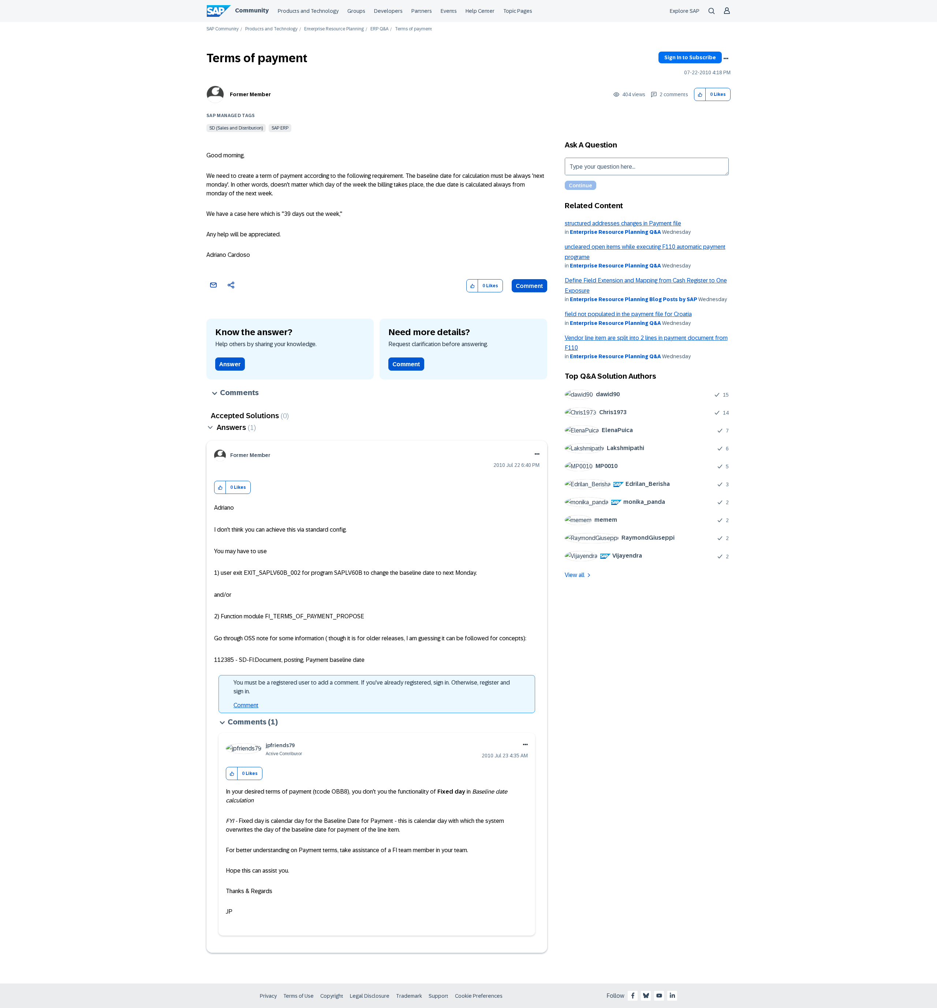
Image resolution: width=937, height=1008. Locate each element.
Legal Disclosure (369, 996)
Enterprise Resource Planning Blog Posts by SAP (633, 299)
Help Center (480, 11)
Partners (421, 11)
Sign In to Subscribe (690, 57)
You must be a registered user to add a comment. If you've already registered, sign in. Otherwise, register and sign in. (372, 686)
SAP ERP (280, 128)
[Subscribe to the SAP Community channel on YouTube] (659, 995)
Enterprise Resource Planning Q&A (615, 232)
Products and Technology (308, 11)
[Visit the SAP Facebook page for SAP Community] (633, 995)
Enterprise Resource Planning (334, 29)
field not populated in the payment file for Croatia (628, 314)
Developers (388, 11)
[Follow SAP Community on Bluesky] (646, 995)
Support (438, 996)
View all (575, 575)
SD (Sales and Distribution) (236, 128)
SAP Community (222, 29)
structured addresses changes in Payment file (623, 223)
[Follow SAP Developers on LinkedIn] (672, 995)
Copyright (331, 996)
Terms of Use (298, 996)
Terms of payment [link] (413, 29)
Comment (529, 286)
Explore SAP (684, 11)
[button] (700, 94)
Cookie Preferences (479, 996)
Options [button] (726, 58)
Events (449, 11)
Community (252, 10)
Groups (356, 11)
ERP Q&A (379, 29)
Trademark (409, 996)
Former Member (250, 94)
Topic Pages (517, 11)
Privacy (268, 996)
